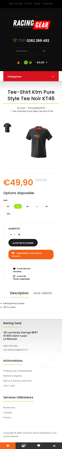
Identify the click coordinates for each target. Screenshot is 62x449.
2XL (8, 213)
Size (5, 200)
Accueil (21, 107)
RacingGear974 (36, 107)
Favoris (28, 3)
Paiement (48, 3)
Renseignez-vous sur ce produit (27, 254)
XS (8, 206)
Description (19, 293)
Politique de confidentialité (17, 370)
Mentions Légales (12, 375)
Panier (37, 3)
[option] (39, 141)
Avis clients (43, 293)
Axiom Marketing (41, 432)
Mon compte (16, 3)
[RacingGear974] (31, 31)
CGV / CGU (9, 385)
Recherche (9, 407)
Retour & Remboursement (17, 380)
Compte (7, 412)
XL (47, 206)
